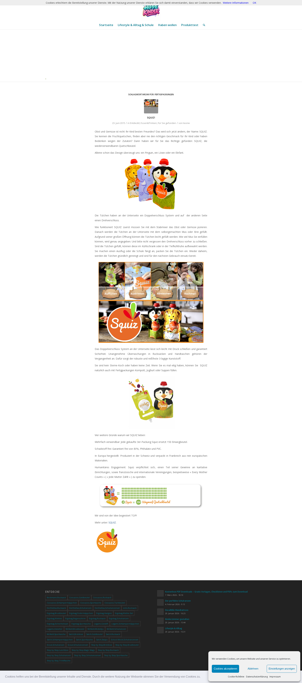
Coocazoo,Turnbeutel (115, 602)
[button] (201, 677)
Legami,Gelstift (101, 623)
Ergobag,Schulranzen (119, 618)
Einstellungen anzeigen (282, 668)
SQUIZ (112, 522)
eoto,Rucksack (129, 608)
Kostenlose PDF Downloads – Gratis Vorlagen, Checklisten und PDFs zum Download (206, 591)
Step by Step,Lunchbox (57, 650)
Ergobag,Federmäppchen (81, 613)
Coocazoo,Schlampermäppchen (62, 602)
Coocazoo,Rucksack (102, 597)
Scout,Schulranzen (55, 645)
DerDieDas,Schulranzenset (107, 608)
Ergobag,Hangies (104, 613)
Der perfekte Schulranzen (178, 600)
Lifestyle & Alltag (173, 628)
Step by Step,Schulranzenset (87, 655)
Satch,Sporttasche (84, 639)
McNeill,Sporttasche (56, 634)
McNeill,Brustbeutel (75, 629)
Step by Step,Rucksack (108, 650)
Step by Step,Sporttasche (116, 655)
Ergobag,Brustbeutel (56, 613)
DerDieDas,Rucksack (56, 608)
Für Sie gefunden (167, 123)
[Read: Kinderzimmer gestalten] (160, 621)
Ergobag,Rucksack (97, 618)
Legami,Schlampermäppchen (125, 623)
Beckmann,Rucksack (56, 597)
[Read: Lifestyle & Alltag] (160, 630)
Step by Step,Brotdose (101, 645)
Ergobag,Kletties (54, 618)
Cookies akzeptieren (225, 668)
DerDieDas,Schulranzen (80, 608)
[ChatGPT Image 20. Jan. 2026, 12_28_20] (151, 10)
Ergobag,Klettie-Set (124, 613)
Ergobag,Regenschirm (75, 618)
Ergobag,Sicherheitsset (57, 623)
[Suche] (203, 25)
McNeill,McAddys (95, 629)
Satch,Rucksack (113, 634)
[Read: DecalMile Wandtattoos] (160, 612)
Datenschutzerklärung (257, 676)
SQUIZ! (151, 117)
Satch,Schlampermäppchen (60, 639)
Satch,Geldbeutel (94, 634)
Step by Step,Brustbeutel (127, 645)
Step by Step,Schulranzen (59, 655)
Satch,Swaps (101, 639)
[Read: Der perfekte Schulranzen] (160, 602)
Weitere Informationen (236, 2)
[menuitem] (106, 25)
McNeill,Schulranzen (116, 629)
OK (254, 2)
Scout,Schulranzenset (78, 645)
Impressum (275, 676)
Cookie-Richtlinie (236, 676)
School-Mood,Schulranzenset (124, 639)
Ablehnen (253, 668)
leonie (186, 123)
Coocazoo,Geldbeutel (79, 597)
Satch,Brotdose (76, 634)
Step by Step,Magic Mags (83, 650)
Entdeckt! (135, 123)
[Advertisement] (152, 55)
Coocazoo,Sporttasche (90, 602)
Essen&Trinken (149, 123)
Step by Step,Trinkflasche (58, 660)
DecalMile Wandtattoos (176, 610)
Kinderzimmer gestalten (177, 619)
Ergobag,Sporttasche (81, 623)
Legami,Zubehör (54, 629)
